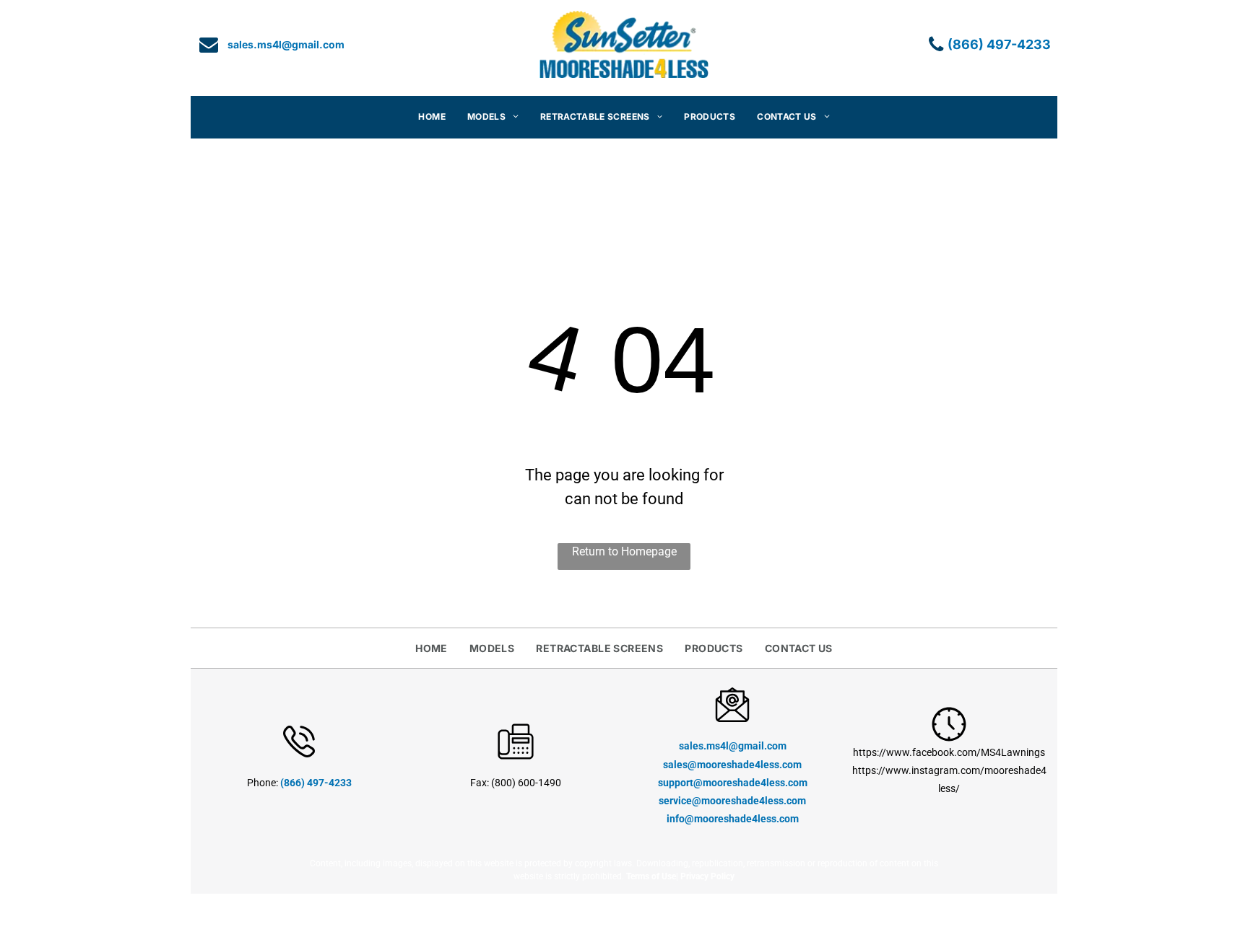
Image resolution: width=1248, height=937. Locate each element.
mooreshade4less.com (755, 782)
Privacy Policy (707, 876)
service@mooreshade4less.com (732, 800)
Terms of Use (651, 876)
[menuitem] (431, 117)
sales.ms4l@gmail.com (732, 746)
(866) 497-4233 (316, 782)
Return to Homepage (624, 551)
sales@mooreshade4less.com (732, 764)
